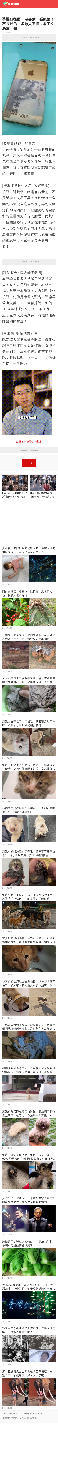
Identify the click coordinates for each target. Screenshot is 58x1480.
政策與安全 (16, 1417)
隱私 (29, 1417)
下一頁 (29, 463)
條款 (24, 1417)
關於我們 (6, 1417)
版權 (34, 1417)
